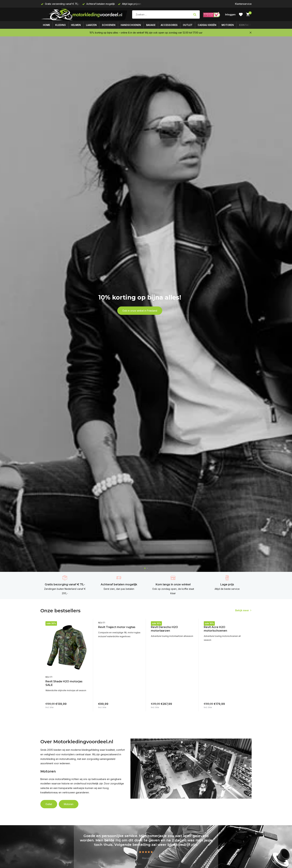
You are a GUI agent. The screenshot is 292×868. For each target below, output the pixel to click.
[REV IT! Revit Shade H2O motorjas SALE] (66, 647)
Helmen (76, 25)
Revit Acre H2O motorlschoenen (215, 628)
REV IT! (48, 677)
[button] (145, 568)
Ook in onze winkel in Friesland (139, 310)
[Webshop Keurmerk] (211, 14)
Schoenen (108, 25)
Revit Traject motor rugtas (116, 627)
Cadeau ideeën (207, 25)
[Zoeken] (194, 14)
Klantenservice (243, 3)
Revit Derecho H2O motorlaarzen (164, 628)
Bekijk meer (242, 610)
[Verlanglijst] (241, 14)
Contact (245, 25)
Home (46, 25)
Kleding (60, 25)
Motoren (228, 25)
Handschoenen (131, 25)
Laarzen (91, 25)
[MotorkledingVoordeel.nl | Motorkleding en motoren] (84, 14)
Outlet (187, 25)
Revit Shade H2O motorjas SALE (63, 683)
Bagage (150, 25)
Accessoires (169, 25)
